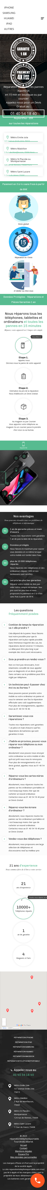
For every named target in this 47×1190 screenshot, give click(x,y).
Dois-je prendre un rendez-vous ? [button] (24, 659)
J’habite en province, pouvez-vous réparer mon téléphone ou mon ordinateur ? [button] (25, 744)
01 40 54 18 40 (23, 113)
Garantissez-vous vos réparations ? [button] (18, 718)
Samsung (9, 13)
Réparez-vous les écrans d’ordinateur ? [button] (20, 809)
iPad (9, 23)
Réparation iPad (23, 1042)
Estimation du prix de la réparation (24, 391)
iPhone (9, 7)
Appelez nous (23, 350)
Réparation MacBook (23, 1056)
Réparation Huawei (23, 1051)
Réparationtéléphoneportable (23, 1061)
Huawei (9, 18)
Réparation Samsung (23, 1047)
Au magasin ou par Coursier (23, 424)
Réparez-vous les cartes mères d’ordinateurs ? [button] (23, 777)
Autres (9, 29)
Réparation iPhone (23, 1037)
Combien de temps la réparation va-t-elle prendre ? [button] (24, 626)
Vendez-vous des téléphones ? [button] (23, 838)
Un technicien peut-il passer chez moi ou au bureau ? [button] (24, 686)
